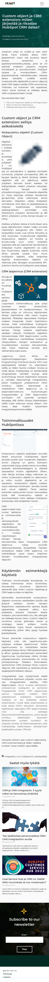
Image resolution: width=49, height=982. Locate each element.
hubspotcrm (27, 756)
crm (18, 756)
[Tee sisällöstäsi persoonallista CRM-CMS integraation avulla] (24, 822)
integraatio (10, 756)
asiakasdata (41, 756)
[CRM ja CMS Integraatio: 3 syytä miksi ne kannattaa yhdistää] (24, 776)
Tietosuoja (7, 974)
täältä (29, 409)
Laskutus (6, 977)
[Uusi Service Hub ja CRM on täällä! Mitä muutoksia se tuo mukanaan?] (24, 865)
